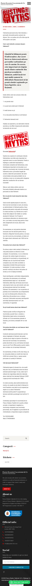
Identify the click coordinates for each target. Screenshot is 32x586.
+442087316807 (9, 540)
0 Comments (21, 26)
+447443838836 (9, 532)
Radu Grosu (8, 26)
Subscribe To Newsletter (16, 567)
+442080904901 (9, 535)
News (14, 26)
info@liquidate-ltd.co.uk (11, 543)
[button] (19, 582)
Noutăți (7, 462)
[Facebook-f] (4, 572)
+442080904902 (9, 538)
